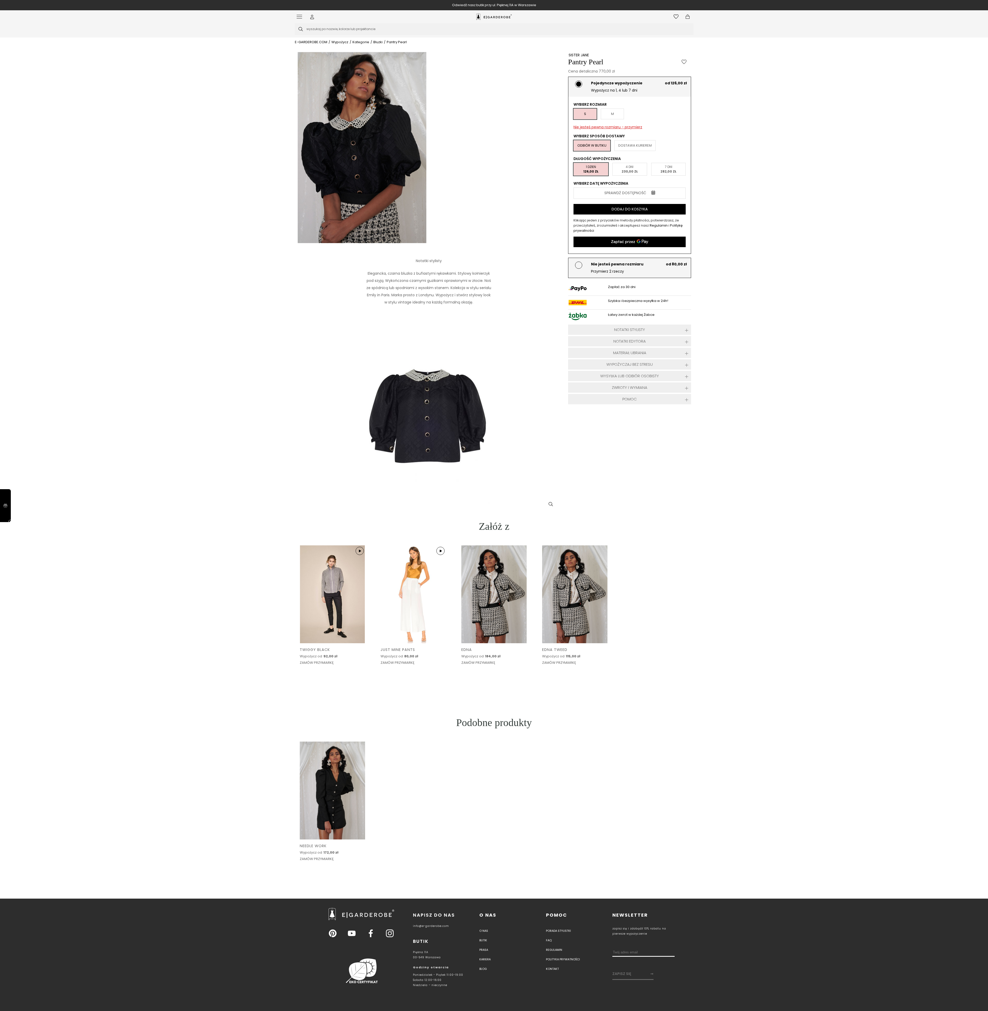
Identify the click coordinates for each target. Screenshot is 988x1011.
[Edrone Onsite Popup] (494, 505)
